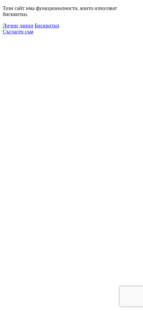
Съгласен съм (18, 31)
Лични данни (18, 25)
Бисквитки (47, 25)
